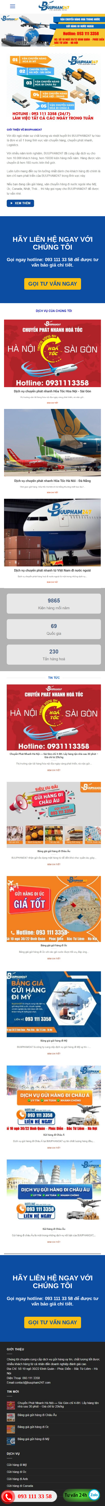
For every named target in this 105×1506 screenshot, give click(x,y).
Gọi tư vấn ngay (52, 284)
